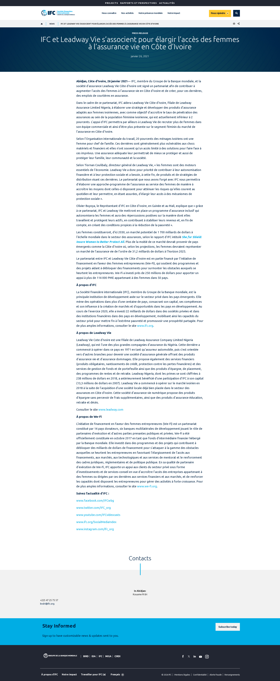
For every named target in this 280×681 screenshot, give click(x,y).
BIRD (86, 656)
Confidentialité (200, 675)
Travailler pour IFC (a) (93, 674)
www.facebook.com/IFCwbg (95, 500)
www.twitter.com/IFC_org (93, 507)
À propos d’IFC (49, 674)
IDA (94, 656)
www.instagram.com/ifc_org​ (95, 529)
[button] (236, 13)
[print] (233, 23)
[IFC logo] (58, 13)
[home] (41, 23)
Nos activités (127, 13)
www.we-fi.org (147, 486)
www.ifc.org (145, 325)
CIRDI (117, 656)
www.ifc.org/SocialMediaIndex (96, 522)
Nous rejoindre (218, 13)
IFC (100, 656)
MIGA (108, 656)
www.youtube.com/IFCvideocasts (98, 514)
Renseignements (232, 675)
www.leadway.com (110, 409)
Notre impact (174, 13)
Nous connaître (109, 13)
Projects (111, 3)
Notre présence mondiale (151, 13)
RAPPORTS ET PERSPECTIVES (138, 3)
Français (115, 674)
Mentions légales (182, 675)
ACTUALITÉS (167, 3)
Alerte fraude (216, 675)
